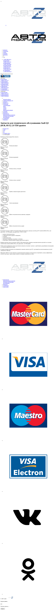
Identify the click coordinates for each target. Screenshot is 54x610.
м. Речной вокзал (7, 65)
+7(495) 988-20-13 (7, 59)
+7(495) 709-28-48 (7, 64)
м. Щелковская (6, 67)
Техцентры (5, 51)
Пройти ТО (5, 103)
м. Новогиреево (6, 63)
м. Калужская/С (4, 92)
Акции (4, 52)
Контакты (5, 54)
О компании (6, 118)
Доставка (5, 53)
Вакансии (5, 119)
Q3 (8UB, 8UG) (6, 133)
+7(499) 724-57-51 (7, 61)
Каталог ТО (5, 128)
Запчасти (5, 50)
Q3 (3, 131)
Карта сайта (5, 286)
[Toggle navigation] (1, 1)
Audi (4, 129)
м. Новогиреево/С (5, 94)
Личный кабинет (7, 99)
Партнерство (6, 113)
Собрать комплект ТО (8, 100)
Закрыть (2, 608)
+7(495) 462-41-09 (7, 69)
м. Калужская (6, 60)
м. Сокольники (6, 70)
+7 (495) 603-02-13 (7, 71)
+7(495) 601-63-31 (7, 66)
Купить (2, 148)
